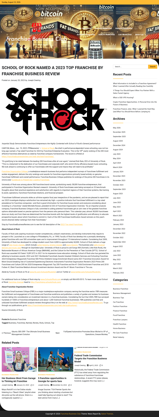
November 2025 (119, 132)
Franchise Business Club (71, 414)
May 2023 (116, 207)
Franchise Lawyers (120, 320)
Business (12, 323)
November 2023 (119, 181)
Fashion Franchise (103, 28)
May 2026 (116, 128)
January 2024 (118, 172)
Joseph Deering (34, 80)
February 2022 (118, 273)
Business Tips (118, 298)
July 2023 (116, 198)
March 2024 (117, 167)
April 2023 (117, 211)
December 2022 (119, 229)
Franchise (21, 323)
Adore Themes (107, 414)
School (47, 323)
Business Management (122, 293)
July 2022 (116, 251)
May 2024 (116, 159)
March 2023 (117, 216)
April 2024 (117, 163)
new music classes (17, 245)
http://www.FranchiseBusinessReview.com (85, 303)
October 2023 (118, 185)
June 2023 (117, 203)
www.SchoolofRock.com (51, 279)
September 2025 (119, 137)
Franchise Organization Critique (15, 171)
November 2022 (119, 233)
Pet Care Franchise (120, 333)
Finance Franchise (123, 28)
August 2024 (118, 150)
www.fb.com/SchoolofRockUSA (43, 272)
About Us (139, 35)
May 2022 (116, 260)
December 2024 (119, 145)
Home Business (119, 328)
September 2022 (119, 242)
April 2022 (117, 264)
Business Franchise (86, 35)
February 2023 (118, 220)
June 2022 (117, 255)
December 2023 (119, 176)
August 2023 (118, 194)
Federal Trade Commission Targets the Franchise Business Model (90, 358)
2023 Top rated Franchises (71, 224)
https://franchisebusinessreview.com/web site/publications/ (52, 305)
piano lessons (72, 245)
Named (29, 323)
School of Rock (48, 148)
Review (36, 323)
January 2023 (118, 225)
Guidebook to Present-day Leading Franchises (30, 180)
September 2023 (119, 189)
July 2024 (116, 154)
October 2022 (118, 238)
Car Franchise (125, 35)
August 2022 (118, 246)
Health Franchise (106, 35)
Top (52, 323)
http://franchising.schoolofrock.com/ (46, 282)
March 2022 (117, 268)
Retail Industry (118, 337)
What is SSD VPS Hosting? (123, 98)
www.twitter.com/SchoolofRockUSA (85, 272)
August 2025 (118, 141)
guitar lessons (43, 245)
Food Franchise (84, 28)
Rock (41, 323)
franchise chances (16, 282)
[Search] (154, 31)
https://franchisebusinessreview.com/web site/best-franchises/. (28, 156)
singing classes (55, 245)
